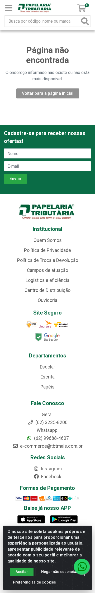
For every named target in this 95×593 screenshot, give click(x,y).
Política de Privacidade (47, 250)
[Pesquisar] (85, 21)
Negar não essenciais (60, 572)
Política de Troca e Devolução (47, 260)
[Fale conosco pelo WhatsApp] (82, 567)
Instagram (51, 468)
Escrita (47, 377)
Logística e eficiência (47, 280)
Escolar (47, 367)
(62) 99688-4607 (51, 438)
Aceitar (22, 572)
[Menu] (8, 8)
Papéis (47, 387)
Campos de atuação (47, 270)
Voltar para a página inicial (47, 93)
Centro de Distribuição (47, 290)
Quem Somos (48, 240)
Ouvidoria (47, 300)
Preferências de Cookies (34, 582)
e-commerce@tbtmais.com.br (51, 446)
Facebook (50, 476)
